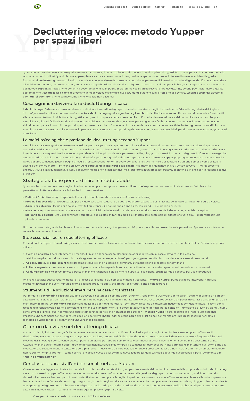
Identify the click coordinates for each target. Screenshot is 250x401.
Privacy (51, 396)
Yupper (40, 396)
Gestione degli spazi (116, 7)
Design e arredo (141, 7)
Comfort (160, 7)
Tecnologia (176, 7)
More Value (103, 396)
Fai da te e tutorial (199, 7)
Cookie (62, 396)
